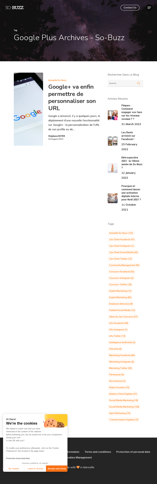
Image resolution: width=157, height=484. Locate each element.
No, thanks (14, 468)
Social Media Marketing (123, 400)
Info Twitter (117, 336)
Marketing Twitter (120, 368)
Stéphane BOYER (56, 136)
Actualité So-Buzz (57, 80)
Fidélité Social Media (122, 310)
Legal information (68, 451)
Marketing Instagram (121, 362)
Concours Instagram (121, 278)
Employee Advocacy (121, 304)
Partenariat (116, 374)
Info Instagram (118, 329)
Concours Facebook (121, 271)
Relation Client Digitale (123, 394)
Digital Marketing (120, 291)
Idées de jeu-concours (123, 316)
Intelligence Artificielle (122, 342)
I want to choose (35, 468)
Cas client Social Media (123, 252)
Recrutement (117, 381)
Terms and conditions (98, 451)
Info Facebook (118, 323)
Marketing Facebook (122, 355)
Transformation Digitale (123, 419)
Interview (115, 349)
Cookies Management (78, 457)
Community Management (124, 265)
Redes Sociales (119, 387)
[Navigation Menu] (149, 7)
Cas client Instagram (121, 246)
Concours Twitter (120, 284)
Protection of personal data (18, 458)
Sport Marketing (119, 413)
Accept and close (57, 468)
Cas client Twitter (120, 259)
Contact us (130, 8)
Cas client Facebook (122, 239)
